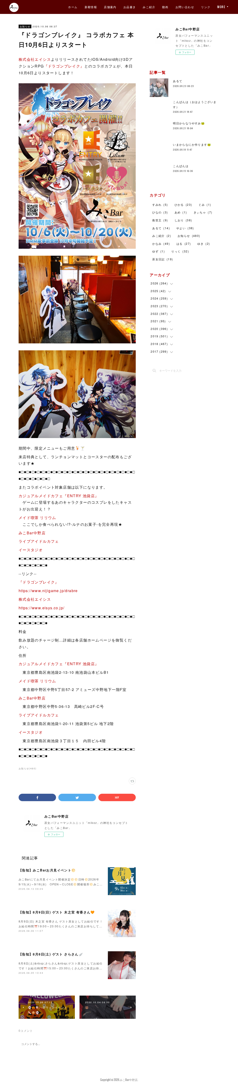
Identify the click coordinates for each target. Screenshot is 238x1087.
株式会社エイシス (35, 59)
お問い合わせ (184, 7)
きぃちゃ (203, 212)
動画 (165, 7)
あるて (177, 81)
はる (183, 243)
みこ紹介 (149, 7)
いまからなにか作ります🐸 (192, 144)
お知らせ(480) (27, 768)
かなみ (161, 243)
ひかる (183, 204)
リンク (205, 7)
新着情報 (91, 7)
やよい (185, 228)
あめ (181, 212)
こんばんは (180, 166)
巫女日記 (162, 259)
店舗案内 (110, 7)
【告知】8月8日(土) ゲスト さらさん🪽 (51, 954)
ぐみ (204, 204)
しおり (183, 220)
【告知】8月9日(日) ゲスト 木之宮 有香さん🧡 (57, 912)
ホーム (72, 7)
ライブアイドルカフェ (39, 541)
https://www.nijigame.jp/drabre (48, 590)
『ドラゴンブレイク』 (64, 66)
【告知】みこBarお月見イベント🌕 (47, 870)
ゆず (158, 251)
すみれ (160, 204)
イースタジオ (31, 549)
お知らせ (25, 26)
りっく (180, 251)
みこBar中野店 (32, 532)
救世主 (160, 220)
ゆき (203, 243)
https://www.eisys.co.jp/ (42, 607)
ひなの (160, 212)
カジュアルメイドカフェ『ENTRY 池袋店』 (59, 495)
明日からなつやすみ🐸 (189, 123)
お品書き (129, 7)
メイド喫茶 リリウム (37, 517)
